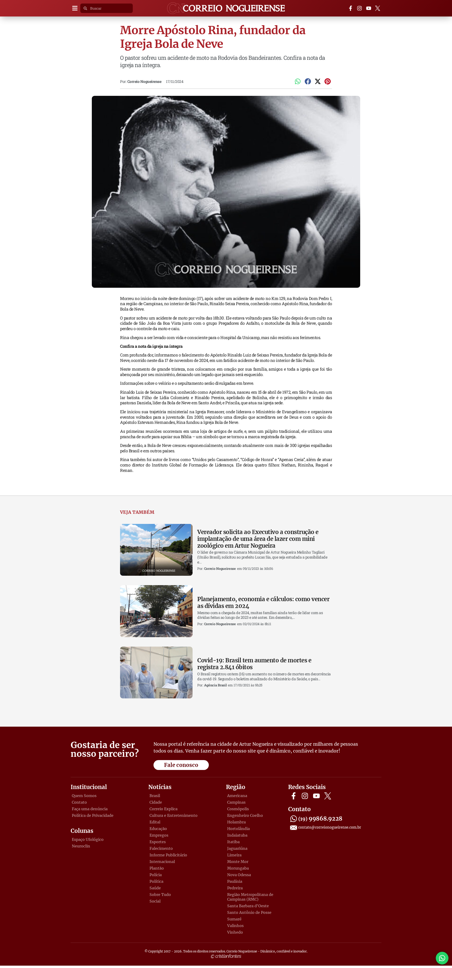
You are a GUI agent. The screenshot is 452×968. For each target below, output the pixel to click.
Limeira (234, 855)
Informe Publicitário (168, 855)
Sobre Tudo (160, 894)
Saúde (155, 888)
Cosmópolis (238, 808)
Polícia (155, 874)
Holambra (236, 822)
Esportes (157, 841)
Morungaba (238, 868)
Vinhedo (235, 932)
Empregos (158, 835)
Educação (158, 828)
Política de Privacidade (92, 815)
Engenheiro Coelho (245, 815)
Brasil (154, 795)
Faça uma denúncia (90, 808)
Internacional (162, 861)
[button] (75, 8)
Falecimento (161, 848)
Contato (79, 802)
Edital (154, 822)
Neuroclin (81, 846)
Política (156, 881)
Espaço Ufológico (88, 839)
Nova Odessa (239, 874)
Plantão (156, 868)
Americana (237, 795)
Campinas (236, 802)
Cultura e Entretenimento (173, 815)
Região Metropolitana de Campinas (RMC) (250, 897)
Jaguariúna (237, 848)
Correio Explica (163, 808)
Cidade (155, 802)
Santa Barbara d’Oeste (248, 905)
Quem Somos (84, 795)
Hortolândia (238, 828)
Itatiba (233, 841)
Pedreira (235, 888)
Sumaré (234, 919)
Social (155, 901)
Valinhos (235, 925)
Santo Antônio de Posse (249, 912)
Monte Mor (237, 861)
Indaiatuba (237, 835)
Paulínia (234, 881)
